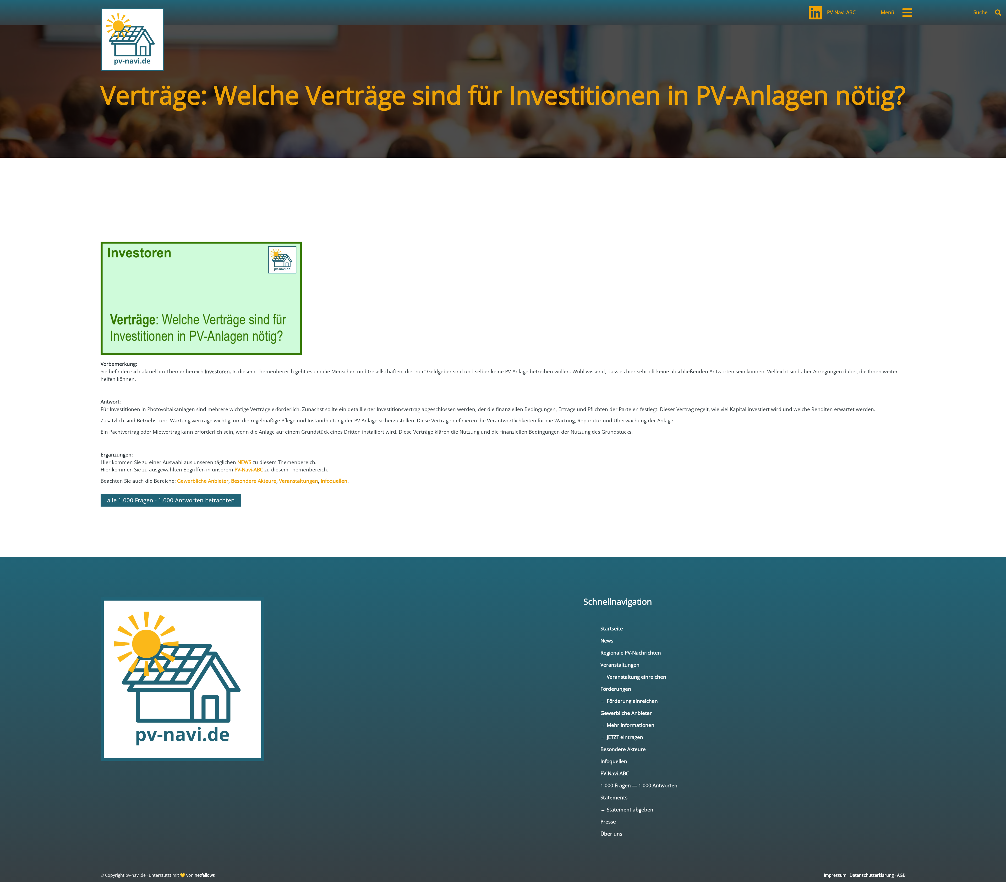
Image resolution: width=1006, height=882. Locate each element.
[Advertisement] (142, 221)
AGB (901, 875)
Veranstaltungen (619, 664)
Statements (613, 797)
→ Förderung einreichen (629, 700)
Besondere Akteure (623, 749)
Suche (981, 12)
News (606, 640)
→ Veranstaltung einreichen (633, 676)
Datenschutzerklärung (872, 875)
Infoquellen (613, 761)
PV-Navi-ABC (841, 12)
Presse (608, 821)
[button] (998, 12)
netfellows (205, 875)
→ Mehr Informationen (627, 725)
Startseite (611, 628)
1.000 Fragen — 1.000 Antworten (638, 785)
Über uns (611, 833)
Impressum (835, 875)
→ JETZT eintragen (621, 737)
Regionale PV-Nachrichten (630, 652)
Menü (887, 12)
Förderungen (615, 688)
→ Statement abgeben (626, 809)
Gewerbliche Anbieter (626, 712)
